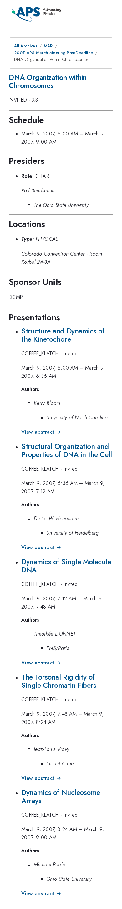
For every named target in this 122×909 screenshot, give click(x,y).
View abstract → (41, 432)
